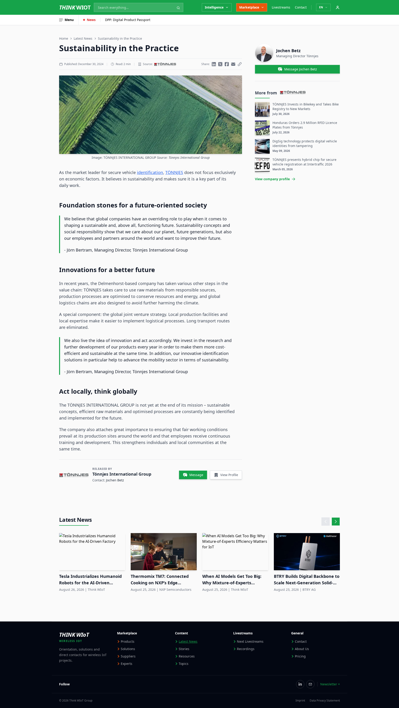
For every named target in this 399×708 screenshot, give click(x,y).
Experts (126, 663)
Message (196, 475)
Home (63, 38)
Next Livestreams (250, 641)
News (91, 20)
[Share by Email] (233, 64)
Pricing (300, 656)
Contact (301, 7)
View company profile (272, 179)
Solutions (128, 649)
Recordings (245, 649)
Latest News (83, 38)
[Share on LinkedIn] (214, 64)
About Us (302, 649)
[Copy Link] (239, 64)
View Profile (229, 475)
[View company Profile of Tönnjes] (165, 64)
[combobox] (138, 7)
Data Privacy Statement (325, 700)
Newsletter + (330, 684)
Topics (183, 663)
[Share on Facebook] (226, 64)
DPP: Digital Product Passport (127, 20)
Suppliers (128, 656)
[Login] (337, 7)
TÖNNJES (174, 172)
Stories (184, 649)
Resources (187, 656)
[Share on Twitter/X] (220, 64)
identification (150, 172)
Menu (69, 20)
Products (127, 641)
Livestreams (281, 7)
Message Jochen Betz (300, 69)
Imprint (300, 700)
